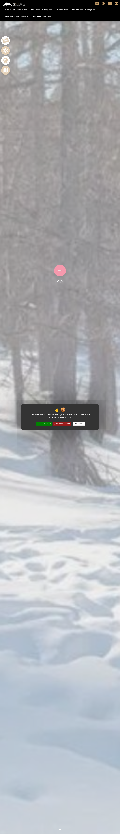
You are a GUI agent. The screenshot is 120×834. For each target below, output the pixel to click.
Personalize (79, 424)
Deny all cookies (63, 424)
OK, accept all (45, 424)
